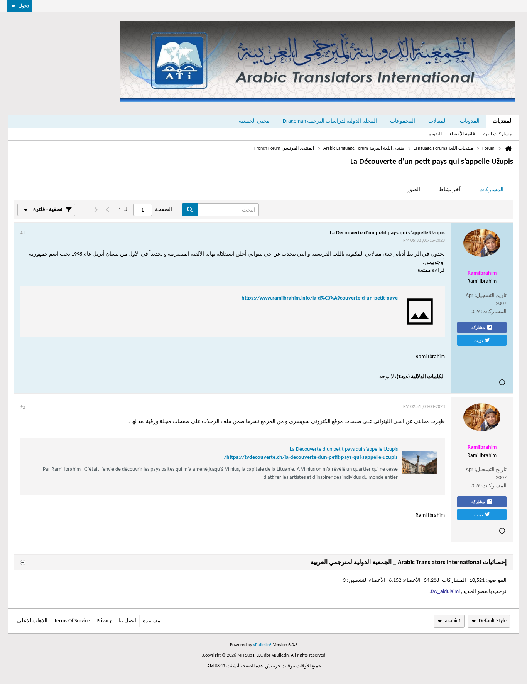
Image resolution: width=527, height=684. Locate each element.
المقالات (437, 121)
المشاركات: (494, 312)
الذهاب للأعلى (32, 621)
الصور (413, 190)
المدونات (470, 121)
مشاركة (478, 327)
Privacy (104, 621)
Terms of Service (72, 621)
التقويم (435, 134)
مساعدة (151, 621)
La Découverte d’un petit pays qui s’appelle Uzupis (344, 449)
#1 (22, 233)
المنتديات (503, 121)
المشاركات (491, 190)
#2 (22, 407)
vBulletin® (262, 645)
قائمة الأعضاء (462, 134)
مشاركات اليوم (497, 134)
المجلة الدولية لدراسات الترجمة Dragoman (330, 121)
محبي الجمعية (254, 121)
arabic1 (453, 621)
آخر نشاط (450, 190)
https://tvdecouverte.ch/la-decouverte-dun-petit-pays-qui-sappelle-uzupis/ (311, 457)
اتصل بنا (127, 621)
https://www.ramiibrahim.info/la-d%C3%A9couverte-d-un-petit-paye (320, 298)
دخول (24, 6)
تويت (478, 340)
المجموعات (402, 121)
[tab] (491, 190)
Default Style (493, 621)
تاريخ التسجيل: (491, 295)
